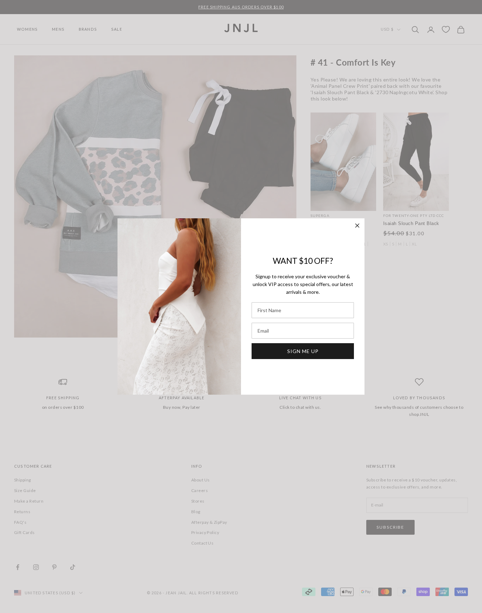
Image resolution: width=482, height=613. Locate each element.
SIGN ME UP (303, 351)
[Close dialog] (357, 225)
